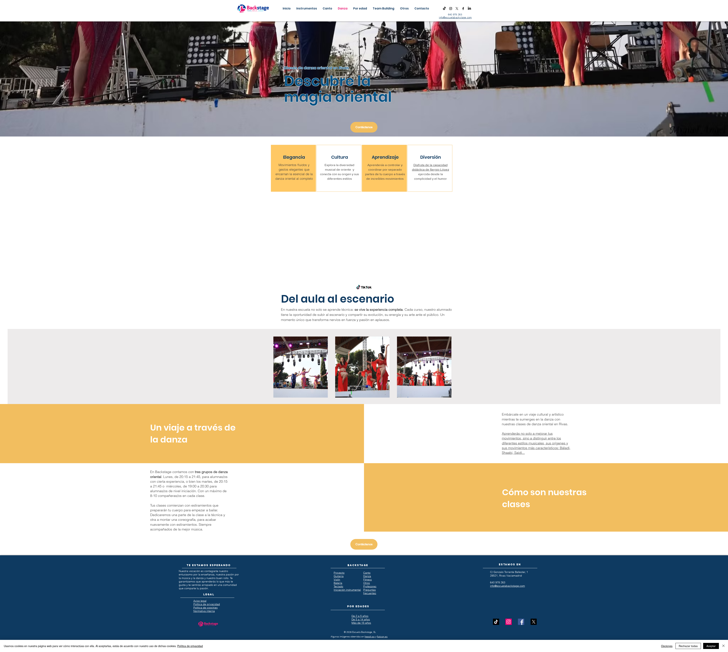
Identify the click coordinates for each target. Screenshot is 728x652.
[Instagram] (451, 8)
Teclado (338, 586)
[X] (457, 8)
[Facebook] (463, 8)
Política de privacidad (190, 646)
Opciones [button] (666, 646)
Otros (366, 583)
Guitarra (339, 576)
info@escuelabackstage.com (455, 17)
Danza (367, 576)
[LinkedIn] (469, 8)
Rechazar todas (688, 646)
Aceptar (711, 646)
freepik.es (370, 636)
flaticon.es (382, 636)
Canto (366, 572)
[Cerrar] (723, 646)
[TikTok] (444, 8)
